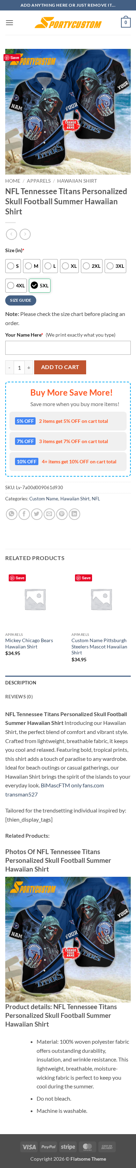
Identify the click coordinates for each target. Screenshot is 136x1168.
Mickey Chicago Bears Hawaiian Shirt (29, 643)
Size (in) (14, 250)
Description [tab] (20, 682)
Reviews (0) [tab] (19, 696)
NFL (96, 498)
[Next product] (11, 234)
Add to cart (60, 367)
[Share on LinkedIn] (74, 514)
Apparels (39, 181)
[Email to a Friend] (49, 514)
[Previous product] (25, 234)
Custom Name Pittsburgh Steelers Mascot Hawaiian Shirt (99, 646)
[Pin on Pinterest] (62, 514)
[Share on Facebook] (24, 514)
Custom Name (43, 498)
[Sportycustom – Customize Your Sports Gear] (68, 22)
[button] (9, 22)
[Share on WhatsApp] (11, 514)
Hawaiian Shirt (77, 181)
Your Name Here (24, 335)
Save (14, 57)
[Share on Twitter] (37, 514)
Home (12, 181)
